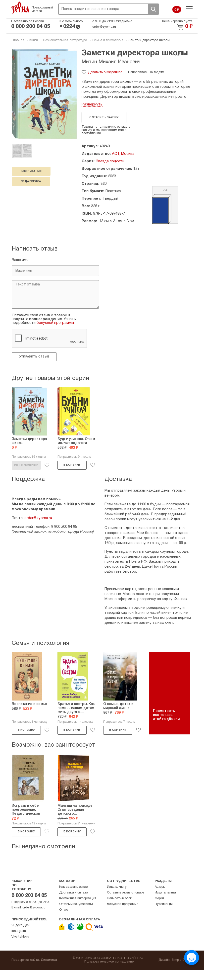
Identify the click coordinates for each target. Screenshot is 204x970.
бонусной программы (55, 323)
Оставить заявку (103, 117)
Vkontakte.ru (20, 936)
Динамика (49, 960)
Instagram (18, 931)
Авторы (160, 886)
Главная (18, 40)
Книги (33, 40)
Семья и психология (107, 40)
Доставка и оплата (73, 892)
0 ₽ (176, 9)
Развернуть (92, 104)
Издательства (165, 892)
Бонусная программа (122, 904)
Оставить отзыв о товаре (125, 892)
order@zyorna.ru (104, 26)
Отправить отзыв (34, 356)
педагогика (31, 181)
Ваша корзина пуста (177, 21)
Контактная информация (77, 898)
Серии (159, 898)
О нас (63, 909)
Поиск (153, 9)
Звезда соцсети (110, 161)
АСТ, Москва (123, 154)
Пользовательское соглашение (109, 961)
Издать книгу (117, 886)
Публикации (164, 904)
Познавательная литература (65, 40)
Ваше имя (20, 260)
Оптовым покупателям (76, 904)
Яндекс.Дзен (20, 925)
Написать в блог (119, 898)
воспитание (31, 171)
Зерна (20, 7)
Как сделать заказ (73, 886)
